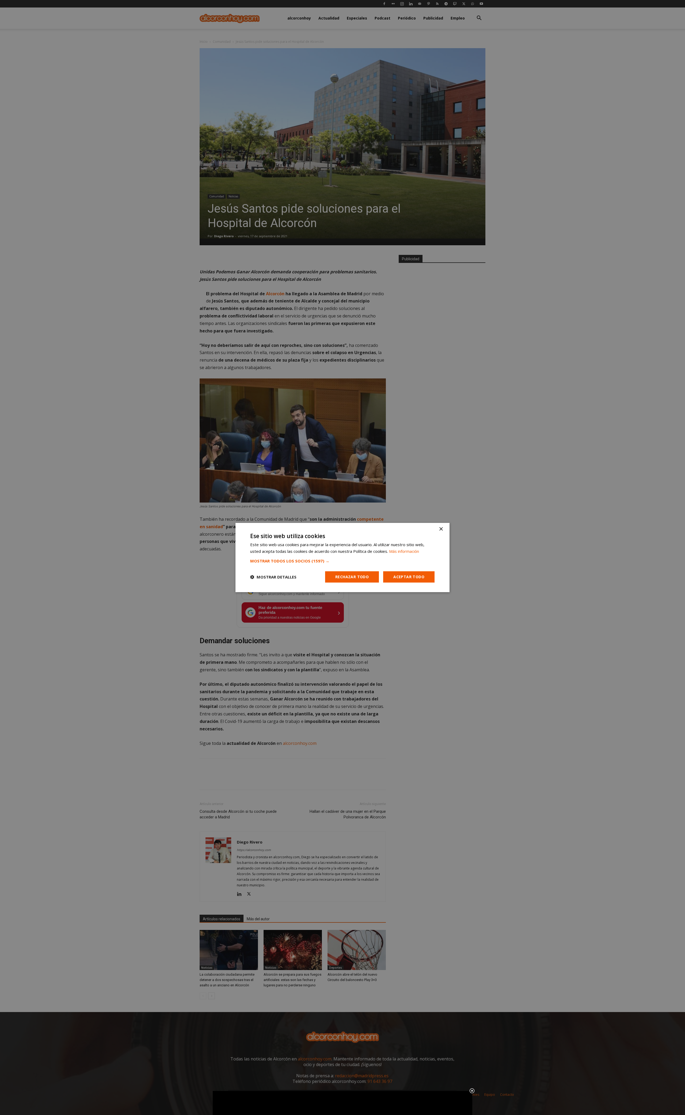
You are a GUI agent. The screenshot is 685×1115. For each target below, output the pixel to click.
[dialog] (342, 557)
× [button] (441, 529)
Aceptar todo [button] (408, 576)
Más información (404, 551)
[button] (342, 560)
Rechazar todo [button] (352, 576)
